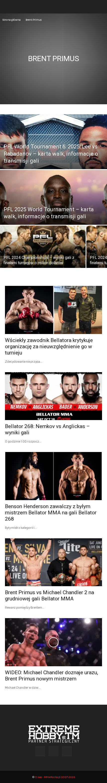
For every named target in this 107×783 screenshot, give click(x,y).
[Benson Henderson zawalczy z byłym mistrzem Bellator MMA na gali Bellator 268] (53, 476)
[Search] (100, 6)
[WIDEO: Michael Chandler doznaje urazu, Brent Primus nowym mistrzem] (53, 642)
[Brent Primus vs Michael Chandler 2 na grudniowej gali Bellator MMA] (53, 562)
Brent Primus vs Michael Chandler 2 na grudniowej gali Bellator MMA (49, 595)
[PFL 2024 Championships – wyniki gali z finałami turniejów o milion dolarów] (43, 255)
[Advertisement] (53, 78)
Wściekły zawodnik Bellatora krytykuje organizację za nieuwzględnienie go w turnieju (49, 346)
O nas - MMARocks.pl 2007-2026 (55, 777)
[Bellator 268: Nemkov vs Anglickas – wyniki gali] (53, 396)
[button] (8, 6)
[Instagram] (53, 751)
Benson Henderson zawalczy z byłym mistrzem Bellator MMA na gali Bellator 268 (51, 512)
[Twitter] (67, 751)
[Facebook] (40, 751)
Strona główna (11, 19)
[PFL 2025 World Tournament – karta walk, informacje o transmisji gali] (53, 216)
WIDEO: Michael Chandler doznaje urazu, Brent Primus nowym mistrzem (51, 676)
